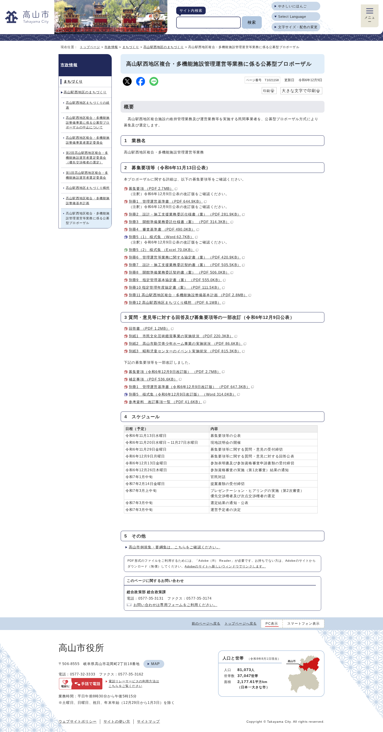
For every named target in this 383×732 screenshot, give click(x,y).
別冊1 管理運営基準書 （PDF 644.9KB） (166, 201)
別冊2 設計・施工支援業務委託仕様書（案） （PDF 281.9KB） (185, 214)
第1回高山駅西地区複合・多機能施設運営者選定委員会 (87, 175)
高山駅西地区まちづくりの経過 (88, 105)
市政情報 (111, 47)
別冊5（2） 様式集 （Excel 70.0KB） (162, 250)
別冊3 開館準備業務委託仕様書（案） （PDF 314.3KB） (179, 222)
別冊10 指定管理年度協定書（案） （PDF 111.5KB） (175, 287)
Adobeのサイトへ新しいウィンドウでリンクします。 (225, 566)
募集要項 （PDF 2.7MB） (151, 188)
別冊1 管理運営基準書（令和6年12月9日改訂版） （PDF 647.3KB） (189, 387)
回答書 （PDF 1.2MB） (149, 328)
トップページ (90, 47)
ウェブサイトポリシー (78, 721)
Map (155, 664)
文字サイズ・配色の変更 (298, 27)
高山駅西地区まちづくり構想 (88, 188)
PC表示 (272, 623)
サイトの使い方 (117, 721)
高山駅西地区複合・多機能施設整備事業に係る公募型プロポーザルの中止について (88, 122)
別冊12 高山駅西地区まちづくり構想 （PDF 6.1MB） (175, 302)
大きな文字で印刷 (299, 90)
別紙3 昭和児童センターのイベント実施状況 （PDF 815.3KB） (185, 351)
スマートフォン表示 (303, 623)
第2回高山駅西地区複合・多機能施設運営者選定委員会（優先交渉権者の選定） (87, 157)
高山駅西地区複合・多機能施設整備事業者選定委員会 (88, 140)
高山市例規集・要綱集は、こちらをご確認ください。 (174, 547)
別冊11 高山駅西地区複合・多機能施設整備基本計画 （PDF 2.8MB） (188, 295)
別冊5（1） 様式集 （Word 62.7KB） (161, 237)
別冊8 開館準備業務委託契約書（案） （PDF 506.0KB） (179, 272)
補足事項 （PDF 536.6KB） (153, 379)
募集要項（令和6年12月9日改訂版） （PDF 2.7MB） (175, 372)
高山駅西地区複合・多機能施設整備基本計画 (88, 200)
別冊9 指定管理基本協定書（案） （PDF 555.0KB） (175, 280)
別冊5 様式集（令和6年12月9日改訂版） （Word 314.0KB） (182, 394)
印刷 (266, 91)
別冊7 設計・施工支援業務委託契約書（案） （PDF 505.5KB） (185, 265)
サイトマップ (148, 721)
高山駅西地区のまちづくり (163, 47)
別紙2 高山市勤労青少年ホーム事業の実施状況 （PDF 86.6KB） (185, 343)
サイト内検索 (191, 10)
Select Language (292, 16)
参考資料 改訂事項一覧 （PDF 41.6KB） (165, 402)
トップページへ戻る (241, 623)
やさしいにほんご (292, 6)
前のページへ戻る (206, 623)
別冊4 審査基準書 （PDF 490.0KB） (162, 229)
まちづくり (130, 47)
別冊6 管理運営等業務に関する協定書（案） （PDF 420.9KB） (185, 257)
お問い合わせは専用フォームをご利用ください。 (175, 605)
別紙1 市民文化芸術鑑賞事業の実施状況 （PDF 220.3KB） (181, 336)
